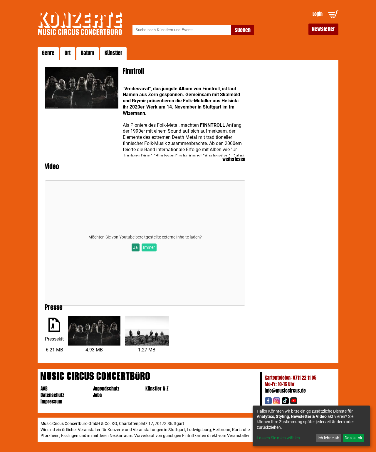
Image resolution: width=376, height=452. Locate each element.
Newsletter (323, 29)
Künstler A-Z (157, 388)
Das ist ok (353, 438)
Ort (67, 53)
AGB (44, 388)
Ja (135, 247)
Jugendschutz (106, 388)
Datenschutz (52, 395)
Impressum (51, 401)
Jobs (97, 395)
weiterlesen (233, 159)
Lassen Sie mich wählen (278, 438)
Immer (149, 247)
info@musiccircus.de (285, 390)
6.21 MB (54, 350)
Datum (87, 53)
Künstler (113, 53)
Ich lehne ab (328, 438)
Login (318, 14)
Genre (48, 53)
